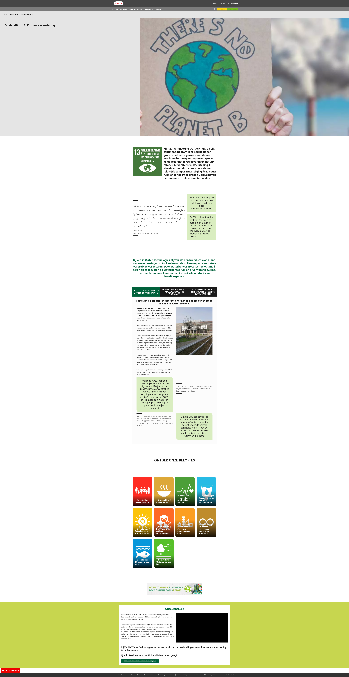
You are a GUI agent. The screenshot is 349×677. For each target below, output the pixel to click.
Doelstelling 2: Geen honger (164, 491)
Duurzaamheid (233, 9)
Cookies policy (160, 675)
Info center (149, 9)
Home (5, 14)
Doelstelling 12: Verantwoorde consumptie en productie (206, 522)
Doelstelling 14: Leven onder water (142, 553)
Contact (222, 9)
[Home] (113, 9)
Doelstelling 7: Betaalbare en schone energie (142, 522)
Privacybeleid (197, 675)
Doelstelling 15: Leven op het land (164, 553)
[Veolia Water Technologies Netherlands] (118, 3)
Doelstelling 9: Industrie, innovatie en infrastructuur (164, 522)
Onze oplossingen (135, 9)
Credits (170, 675)
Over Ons (215, 3)
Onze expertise (121, 9)
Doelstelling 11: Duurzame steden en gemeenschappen (185, 522)
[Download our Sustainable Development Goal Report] (174, 589)
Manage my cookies (210, 675)
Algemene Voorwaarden (145, 675)
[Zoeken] (214, 9)
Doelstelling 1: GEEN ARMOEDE (142, 491)
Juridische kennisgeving (182, 675)
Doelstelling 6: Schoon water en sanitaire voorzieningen (206, 491)
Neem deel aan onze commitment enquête (140, 661)
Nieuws (158, 9)
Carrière (222, 3)
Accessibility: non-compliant (125, 675)
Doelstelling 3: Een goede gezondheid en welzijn (185, 491)
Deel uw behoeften (12, 670)
